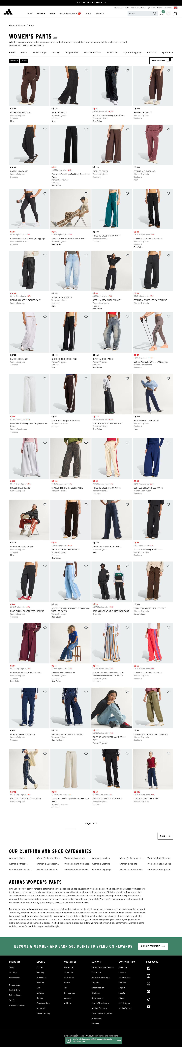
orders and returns (138, 8)
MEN (30, 14)
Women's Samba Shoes (48, 858)
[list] (91, 53)
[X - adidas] (159, 984)
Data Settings (70, 1036)
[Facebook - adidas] (159, 969)
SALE (88, 14)
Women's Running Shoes (76, 864)
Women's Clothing (101, 864)
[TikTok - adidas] (159, 999)
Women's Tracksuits (74, 858)
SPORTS (99, 14)
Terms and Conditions (108, 1036)
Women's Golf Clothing (158, 858)
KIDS (52, 14)
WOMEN (41, 14)
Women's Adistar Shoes (76, 869)
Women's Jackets (128, 864)
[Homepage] (8, 12)
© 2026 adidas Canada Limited (91, 1043)
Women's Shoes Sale (47, 869)
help (127, 8)
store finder (118, 8)
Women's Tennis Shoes (131, 869)
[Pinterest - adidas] (159, 992)
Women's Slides (17, 858)
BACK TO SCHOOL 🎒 (70, 14)
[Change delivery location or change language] (176, 8)
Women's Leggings (101, 869)
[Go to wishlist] (168, 13)
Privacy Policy (91, 1036)
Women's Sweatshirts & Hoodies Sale (132, 858)
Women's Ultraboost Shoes (47, 864)
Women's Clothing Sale (158, 869)
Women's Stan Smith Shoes (19, 869)
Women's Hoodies (101, 858)
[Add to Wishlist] (45, 71)
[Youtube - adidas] (159, 1007)
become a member (164, 8)
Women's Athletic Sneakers (17, 864)
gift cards (151, 8)
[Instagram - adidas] (159, 976)
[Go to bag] (175, 13)
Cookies (80, 1036)
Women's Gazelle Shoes (159, 864)
